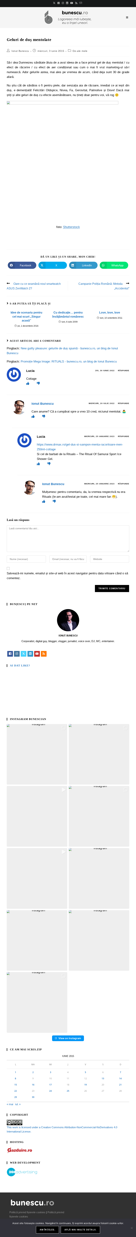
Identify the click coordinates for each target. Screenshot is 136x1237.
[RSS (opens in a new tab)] (76, 3)
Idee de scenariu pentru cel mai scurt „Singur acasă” (26, 316)
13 (103, 1078)
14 (120, 1078)
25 (68, 1090)
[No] (131, 1228)
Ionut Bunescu (20, 51)
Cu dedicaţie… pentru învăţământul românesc (68, 314)
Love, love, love (109, 312)
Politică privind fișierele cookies (27, 1212)
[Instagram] (17, 654)
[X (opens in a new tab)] (54, 3)
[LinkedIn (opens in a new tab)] (67, 3)
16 (33, 1084)
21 (120, 1084)
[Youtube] (37, 654)
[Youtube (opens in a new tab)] (71, 3)
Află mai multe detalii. (80, 1229)
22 (15, 1090)
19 (85, 1084)
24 (50, 1090)
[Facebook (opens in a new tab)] (58, 3)
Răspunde (123, 371)
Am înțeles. (47, 1229)
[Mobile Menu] (127, 17)
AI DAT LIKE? (20, 665)
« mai (10, 1104)
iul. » (18, 1104)
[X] (23, 654)
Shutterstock (71, 227)
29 (15, 1097)
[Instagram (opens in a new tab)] (63, 3)
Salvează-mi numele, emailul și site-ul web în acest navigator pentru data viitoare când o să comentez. (67, 576)
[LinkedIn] (30, 654)
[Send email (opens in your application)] (80, 3)
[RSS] (44, 654)
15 (15, 1084)
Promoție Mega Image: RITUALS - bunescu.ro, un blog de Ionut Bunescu (69, 361)
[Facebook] (10, 654)
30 (33, 1097)
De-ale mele (80, 51)
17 (50, 1084)
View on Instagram (69, 1038)
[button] (37, 754)
